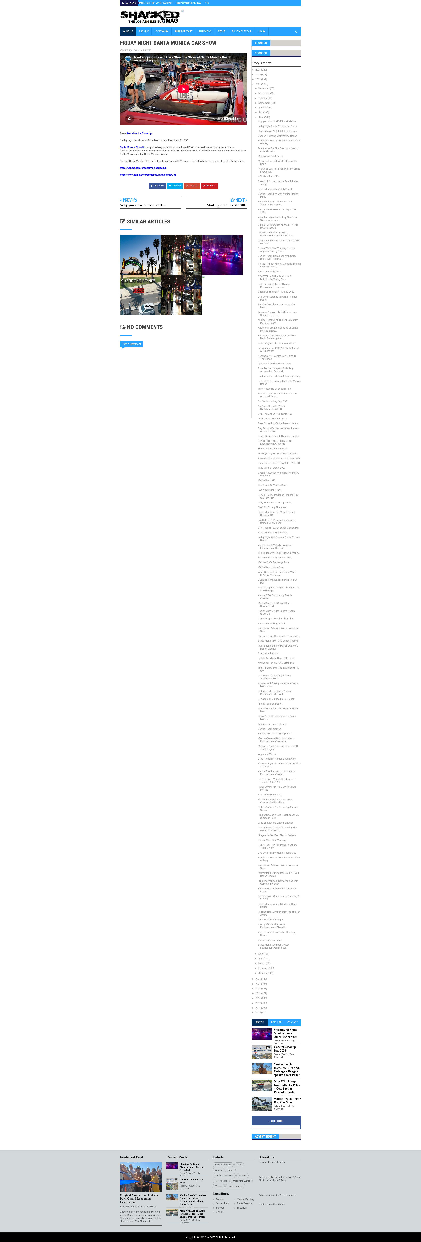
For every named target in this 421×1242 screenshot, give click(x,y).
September (264, 102)
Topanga (242, 1207)
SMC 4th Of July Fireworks (272, 507)
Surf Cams (205, 31)
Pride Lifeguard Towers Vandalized (276, 343)
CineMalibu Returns (268, 653)
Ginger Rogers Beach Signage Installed (278, 436)
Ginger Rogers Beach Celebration (276, 618)
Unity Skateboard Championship (275, 502)
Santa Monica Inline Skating (272, 532)
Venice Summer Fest (269, 940)
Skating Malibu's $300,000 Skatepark (277, 131)
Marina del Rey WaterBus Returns (276, 663)
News (230, 1170)
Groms (218, 1170)
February (263, 968)
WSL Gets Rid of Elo (269, 176)
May (260, 953)
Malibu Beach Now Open (271, 567)
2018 (258, 998)
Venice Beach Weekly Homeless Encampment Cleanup (275, 547)
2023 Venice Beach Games (272, 418)
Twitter (176, 185)
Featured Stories (223, 1164)
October (263, 98)
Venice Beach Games (269, 728)
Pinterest (211, 185)
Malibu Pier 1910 (266, 480)
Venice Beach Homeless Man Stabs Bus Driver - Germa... (277, 257)
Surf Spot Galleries (224, 1175)
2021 (258, 983)
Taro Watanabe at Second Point (275, 388)
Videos (218, 1186)
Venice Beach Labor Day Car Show (287, 1100)
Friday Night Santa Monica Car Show (277, 126)
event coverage (235, 1186)
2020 (258, 988)
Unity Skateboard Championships (276, 822)
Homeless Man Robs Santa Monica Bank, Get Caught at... (277, 337)
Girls (239, 1164)
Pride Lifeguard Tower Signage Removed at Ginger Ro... (274, 286)
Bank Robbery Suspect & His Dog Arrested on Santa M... (276, 370)
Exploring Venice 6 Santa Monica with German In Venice (278, 882)
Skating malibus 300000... (227, 205)
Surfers (242, 1175)
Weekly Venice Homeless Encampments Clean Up (272, 926)
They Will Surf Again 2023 (271, 467)
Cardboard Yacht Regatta (271, 919)
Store (221, 31)
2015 (258, 1012)
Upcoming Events (241, 1181)
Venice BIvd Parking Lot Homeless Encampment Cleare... (276, 773)
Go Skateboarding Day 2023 (273, 401)
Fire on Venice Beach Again (272, 448)
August (262, 107)
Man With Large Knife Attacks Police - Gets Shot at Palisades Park (287, 1087)
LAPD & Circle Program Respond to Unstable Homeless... (277, 521)
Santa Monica (244, 1203)
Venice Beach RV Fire (269, 271)
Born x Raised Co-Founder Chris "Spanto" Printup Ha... (275, 203)
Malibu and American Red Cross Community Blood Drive (275, 801)
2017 (258, 1003)
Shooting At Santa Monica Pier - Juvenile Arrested (148, 3)
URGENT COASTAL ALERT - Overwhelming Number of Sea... (276, 234)
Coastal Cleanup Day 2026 (188, 3)
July (260, 112)
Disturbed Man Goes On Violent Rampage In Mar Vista (275, 693)
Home (129, 31)
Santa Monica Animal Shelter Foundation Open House (273, 946)
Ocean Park (222, 1203)
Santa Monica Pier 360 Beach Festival (278, 640)
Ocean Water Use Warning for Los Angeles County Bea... (276, 250)
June (261, 117)
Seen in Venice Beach (269, 794)
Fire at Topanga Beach (270, 703)
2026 (258, 69)
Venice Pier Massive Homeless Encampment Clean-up (274, 442)
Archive (144, 31)
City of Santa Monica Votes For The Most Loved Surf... (277, 829)
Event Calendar (241, 31)
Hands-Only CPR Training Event (274, 733)
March (262, 963)
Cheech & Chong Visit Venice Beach (277, 135)
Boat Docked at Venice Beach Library (278, 423)
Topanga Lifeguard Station (272, 724)
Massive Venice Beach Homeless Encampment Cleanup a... (276, 740)
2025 (258, 74)
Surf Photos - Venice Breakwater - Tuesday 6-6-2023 (276, 781)
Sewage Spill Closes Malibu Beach (276, 698)
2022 (258, 978)
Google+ (193, 185)
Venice (220, 1212)
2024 (258, 79)
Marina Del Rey (245, 1199)
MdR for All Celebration (270, 156)
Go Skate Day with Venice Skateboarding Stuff (271, 408)
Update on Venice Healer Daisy (274, 363)
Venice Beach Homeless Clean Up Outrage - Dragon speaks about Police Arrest (287, 1071)
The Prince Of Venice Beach (273, 485)
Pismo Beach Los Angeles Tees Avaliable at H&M (275, 677)
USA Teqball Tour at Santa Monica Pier (278, 527)
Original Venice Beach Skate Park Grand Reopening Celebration (139, 1199)
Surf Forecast (184, 31)
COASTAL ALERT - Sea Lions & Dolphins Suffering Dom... (275, 278)
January (263, 973)
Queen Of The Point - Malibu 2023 (276, 291)
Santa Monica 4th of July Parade (275, 189)
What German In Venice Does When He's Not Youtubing (277, 574)
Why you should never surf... (142, 205)
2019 (258, 993)
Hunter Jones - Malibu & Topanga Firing (279, 376)
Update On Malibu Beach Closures (276, 658)
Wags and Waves (267, 754)
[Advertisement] (186, 446)
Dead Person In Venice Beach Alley (277, 758)
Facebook (158, 185)
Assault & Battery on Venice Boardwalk (279, 458)
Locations (161, 31)
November (264, 93)
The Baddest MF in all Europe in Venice (279, 552)
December (264, 88)
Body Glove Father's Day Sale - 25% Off (279, 463)
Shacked (210, 1237)
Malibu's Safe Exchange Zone (274, 562)
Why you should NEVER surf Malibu (277, 121)
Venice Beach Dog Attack (271, 623)
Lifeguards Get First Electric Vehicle (277, 835)
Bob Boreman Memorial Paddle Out (277, 852)
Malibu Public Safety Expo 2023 (274, 557)
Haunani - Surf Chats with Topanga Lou (279, 636)
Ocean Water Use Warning (272, 840)
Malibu (220, 1199)
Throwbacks (221, 1181)
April (261, 958)
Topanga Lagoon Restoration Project (278, 453)
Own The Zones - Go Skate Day (275, 413)
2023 (258, 84)
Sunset (220, 1207)
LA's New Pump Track (269, 489)
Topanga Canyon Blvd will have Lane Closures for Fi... (277, 314)
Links (260, 31)
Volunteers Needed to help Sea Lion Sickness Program (277, 219)
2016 (258, 1007)
